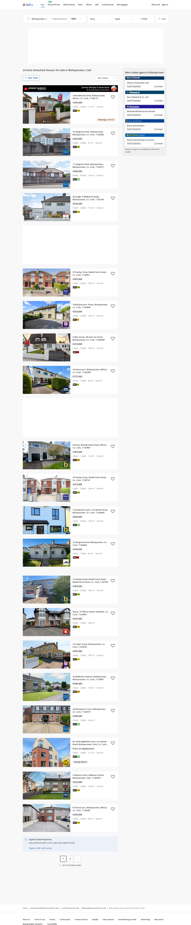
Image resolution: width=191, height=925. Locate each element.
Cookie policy (65, 919)
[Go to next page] (77, 859)
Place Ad (156, 4)
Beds (117, 19)
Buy (42, 4)
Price (92, 19)
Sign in (165, 4)
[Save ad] (113, 97)
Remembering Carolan (127, 919)
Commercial (108, 4)
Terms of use (39, 919)
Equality (95, 919)
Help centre (158, 919)
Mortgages (122, 4)
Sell (96, 4)
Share (89, 4)
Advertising (145, 919)
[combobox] (54, 18)
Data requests (108, 919)
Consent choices (81, 919)
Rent (80, 4)
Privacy (52, 919)
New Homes (69, 4)
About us (26, 919)
